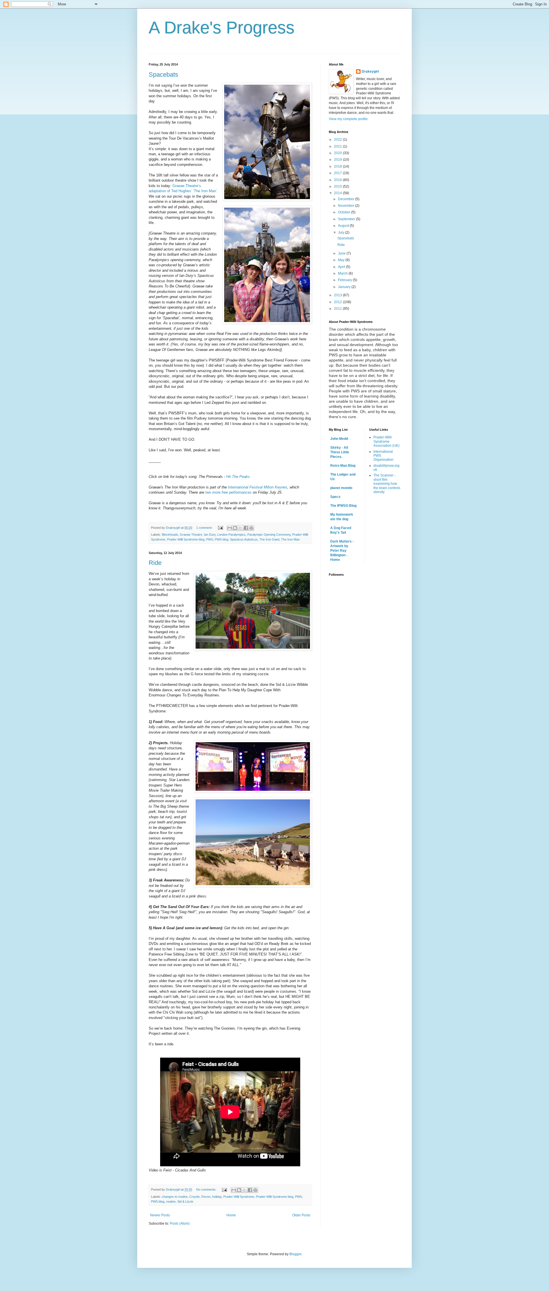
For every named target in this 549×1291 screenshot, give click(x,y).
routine (171, 1201)
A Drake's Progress (222, 27)
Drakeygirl (370, 71)
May (341, 260)
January (344, 287)
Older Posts (301, 1215)
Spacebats (163, 74)
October (344, 212)
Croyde (194, 1196)
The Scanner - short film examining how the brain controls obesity (386, 483)
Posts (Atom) (180, 1224)
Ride (155, 562)
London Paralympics (231, 534)
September (347, 219)
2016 (338, 180)
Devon (205, 1196)
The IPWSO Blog (343, 506)
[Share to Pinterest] (251, 528)
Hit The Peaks (238, 476)
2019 (338, 160)
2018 (338, 166)
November (346, 206)
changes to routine (175, 1196)
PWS (209, 539)
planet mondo (341, 488)
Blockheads (170, 534)
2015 (338, 186)
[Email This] (229, 528)
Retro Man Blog (342, 466)
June (342, 253)
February (345, 280)
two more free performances (228, 492)
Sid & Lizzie (185, 1201)
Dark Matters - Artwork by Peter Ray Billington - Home (342, 550)
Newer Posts (160, 1215)
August (344, 226)
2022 (338, 140)
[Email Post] (220, 527)
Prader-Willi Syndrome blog (185, 539)
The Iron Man (290, 539)
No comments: (206, 1189)
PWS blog (221, 539)
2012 (338, 302)
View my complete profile (348, 119)
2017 (338, 173)
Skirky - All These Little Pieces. (339, 452)
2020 (338, 153)
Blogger (295, 1254)
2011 (338, 309)
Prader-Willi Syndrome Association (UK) (386, 441)
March (343, 273)
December (346, 199)
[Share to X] (240, 528)
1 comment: (204, 527)
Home (231, 1215)
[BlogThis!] (235, 528)
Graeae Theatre (191, 534)
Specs (335, 497)
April (342, 267)
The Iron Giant (269, 539)
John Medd (339, 439)
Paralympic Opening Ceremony (269, 534)
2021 (338, 146)
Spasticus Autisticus (244, 539)
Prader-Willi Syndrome (238, 1196)
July (341, 233)
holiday (217, 1196)
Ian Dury (210, 534)
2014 (338, 193)
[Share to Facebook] (246, 528)
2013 (338, 295)
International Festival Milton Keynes (257, 487)
